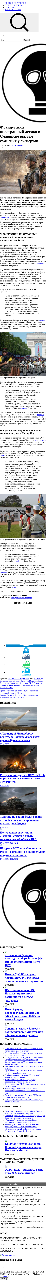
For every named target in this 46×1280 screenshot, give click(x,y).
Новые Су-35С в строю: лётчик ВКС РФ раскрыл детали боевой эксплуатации (24, 978)
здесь (14, 587)
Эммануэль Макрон (30, 685)
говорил (3, 572)
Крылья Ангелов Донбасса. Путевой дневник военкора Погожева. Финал (23, 1147)
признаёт (40, 415)
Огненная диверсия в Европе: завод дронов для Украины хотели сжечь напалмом (25, 1117)
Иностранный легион (19, 683)
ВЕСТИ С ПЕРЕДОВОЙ (15, 3)
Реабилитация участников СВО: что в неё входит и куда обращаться (22, 1076)
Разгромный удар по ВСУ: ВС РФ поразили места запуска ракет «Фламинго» (22, 778)
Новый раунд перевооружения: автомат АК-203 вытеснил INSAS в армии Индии (22, 1014)
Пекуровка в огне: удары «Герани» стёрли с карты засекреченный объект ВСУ (18, 836)
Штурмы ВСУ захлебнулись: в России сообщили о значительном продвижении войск (22, 852)
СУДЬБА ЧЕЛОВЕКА (14, 5)
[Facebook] (6, 1267)
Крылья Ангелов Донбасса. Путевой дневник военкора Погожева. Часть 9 (19, 696)
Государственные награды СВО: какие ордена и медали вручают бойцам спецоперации (25, 1058)
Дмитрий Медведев (29, 681)
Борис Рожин (14, 681)
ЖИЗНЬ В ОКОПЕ (13, 10)
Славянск (38, 683)
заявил (42, 320)
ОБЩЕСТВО (10, 7)
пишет (2, 455)
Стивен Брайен (6, 685)
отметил (23, 408)
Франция (17, 685)
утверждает (5, 217)
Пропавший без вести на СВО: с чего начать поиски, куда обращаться (23, 1072)
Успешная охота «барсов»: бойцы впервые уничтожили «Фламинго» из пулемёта (24, 1032)
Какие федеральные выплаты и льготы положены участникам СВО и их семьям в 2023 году (25, 1090)
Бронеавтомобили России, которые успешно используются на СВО (23, 1054)
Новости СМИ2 (6, 688)
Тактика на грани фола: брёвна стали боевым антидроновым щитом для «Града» (21, 820)
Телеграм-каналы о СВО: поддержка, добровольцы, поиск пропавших (20, 1081)
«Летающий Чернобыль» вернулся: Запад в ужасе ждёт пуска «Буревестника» (19, 737)
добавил (19, 561)
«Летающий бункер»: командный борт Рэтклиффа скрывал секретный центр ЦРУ (24, 960)
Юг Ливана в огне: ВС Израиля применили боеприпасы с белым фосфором (20, 995)
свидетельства (40, 440)
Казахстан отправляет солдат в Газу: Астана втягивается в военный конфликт (23, 1112)
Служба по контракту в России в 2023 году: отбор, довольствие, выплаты (23, 1096)
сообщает (40, 263)
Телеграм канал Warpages (21, 598)
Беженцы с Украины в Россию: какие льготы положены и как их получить (24, 1050)
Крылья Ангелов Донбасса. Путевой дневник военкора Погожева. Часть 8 (19, 692)
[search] (19, 22)
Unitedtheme (5, 1276)
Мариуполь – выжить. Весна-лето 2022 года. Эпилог (24, 1171)
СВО (31, 683)
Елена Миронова (16, 145)
